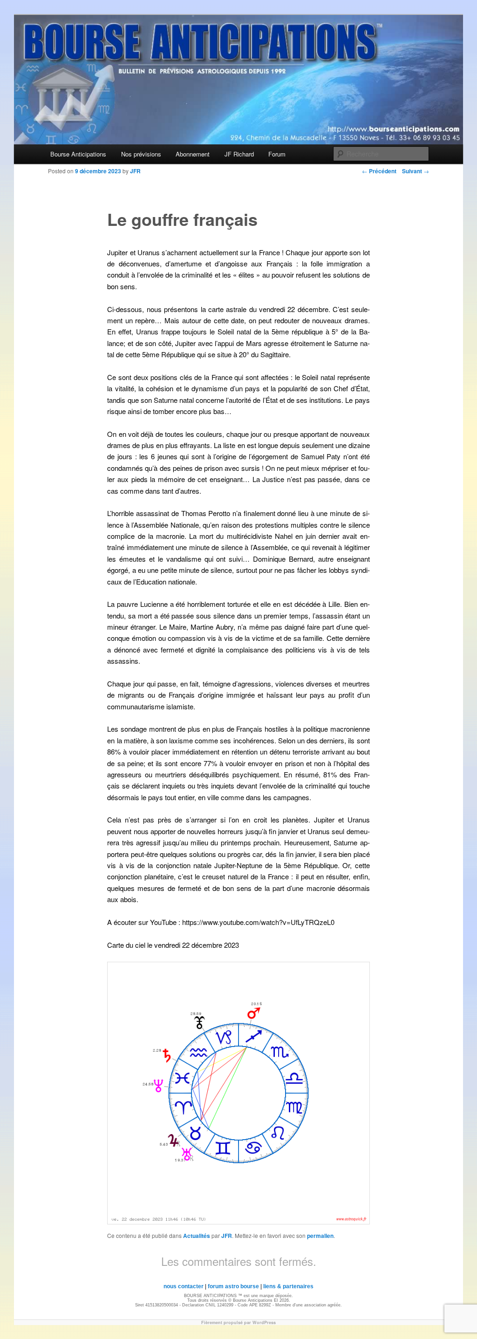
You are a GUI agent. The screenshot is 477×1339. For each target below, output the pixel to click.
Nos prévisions (141, 154)
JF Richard (239, 154)
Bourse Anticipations (78, 154)
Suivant (415, 171)
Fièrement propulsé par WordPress (238, 1322)
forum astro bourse (233, 1286)
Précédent (379, 171)
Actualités (196, 1235)
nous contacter (184, 1286)
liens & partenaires (288, 1286)
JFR (226, 1235)
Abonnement (193, 154)
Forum (277, 154)
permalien (320, 1235)
